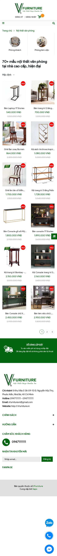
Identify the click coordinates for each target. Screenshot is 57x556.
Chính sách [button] (9, 415)
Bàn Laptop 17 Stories (14, 108)
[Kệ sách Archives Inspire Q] (43, 133)
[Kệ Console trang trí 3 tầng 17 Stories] (43, 257)
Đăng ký (47, 459)
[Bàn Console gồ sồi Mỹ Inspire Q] (14, 216)
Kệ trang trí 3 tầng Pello (43, 190)
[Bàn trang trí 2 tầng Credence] (43, 92)
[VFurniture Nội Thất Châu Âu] (28, 8)
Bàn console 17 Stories (42, 231)
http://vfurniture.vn (20, 406)
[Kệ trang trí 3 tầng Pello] (43, 174)
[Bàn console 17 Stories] (43, 216)
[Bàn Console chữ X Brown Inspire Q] (14, 298)
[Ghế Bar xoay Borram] (14, 133)
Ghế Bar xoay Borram (14, 149)
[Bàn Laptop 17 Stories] (14, 92)
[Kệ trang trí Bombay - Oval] (14, 257)
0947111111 (15, 398)
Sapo (35, 489)
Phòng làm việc (42, 50)
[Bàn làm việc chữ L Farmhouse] (43, 298)
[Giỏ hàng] (40, 17)
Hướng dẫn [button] (9, 424)
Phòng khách (15, 50)
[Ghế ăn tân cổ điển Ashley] (14, 174)
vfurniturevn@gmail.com (21, 402)
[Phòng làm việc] (42, 41)
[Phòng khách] (15, 41)
